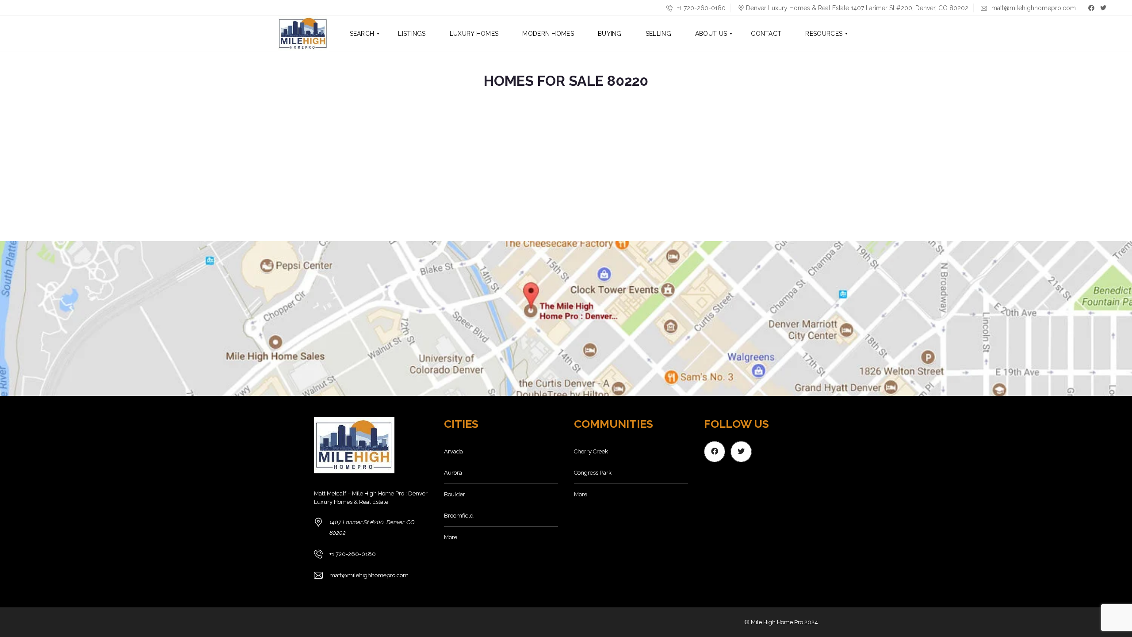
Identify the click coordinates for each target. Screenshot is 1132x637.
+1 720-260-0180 (700, 8)
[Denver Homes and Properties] (303, 33)
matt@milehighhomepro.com (1033, 8)
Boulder (454, 494)
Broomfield (459, 515)
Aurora (453, 472)
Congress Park (593, 472)
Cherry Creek (591, 451)
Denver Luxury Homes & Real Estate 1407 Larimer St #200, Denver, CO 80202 (857, 8)
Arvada (453, 451)
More (450, 537)
